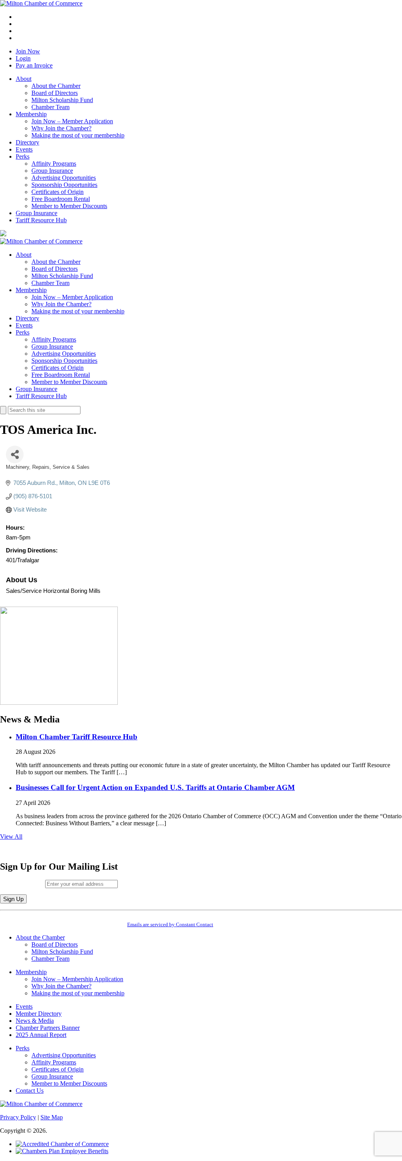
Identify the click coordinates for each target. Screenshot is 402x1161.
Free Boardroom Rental (60, 199)
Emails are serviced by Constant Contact (170, 924)
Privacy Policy (18, 1117)
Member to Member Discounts (69, 206)
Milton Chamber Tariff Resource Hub (76, 737)
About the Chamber (55, 85)
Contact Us (30, 1090)
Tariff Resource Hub (41, 220)
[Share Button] (15, 454)
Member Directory (39, 1013)
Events (24, 149)
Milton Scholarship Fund (62, 100)
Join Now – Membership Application (77, 979)
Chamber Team (50, 107)
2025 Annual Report (41, 1034)
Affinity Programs (53, 163)
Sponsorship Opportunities (64, 184)
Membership (31, 114)
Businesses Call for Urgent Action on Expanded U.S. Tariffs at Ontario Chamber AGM (155, 787)
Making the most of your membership (77, 135)
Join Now (28, 51)
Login (23, 58)
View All (11, 836)
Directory (27, 142)
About (23, 78)
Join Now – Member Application (72, 121)
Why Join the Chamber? (61, 128)
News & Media (35, 1020)
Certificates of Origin (57, 191)
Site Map (51, 1117)
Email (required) (22, 883)
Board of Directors (54, 93)
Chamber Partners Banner (48, 1027)
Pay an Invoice (34, 65)
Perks (22, 156)
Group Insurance (52, 170)
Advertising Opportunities (63, 177)
